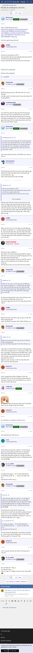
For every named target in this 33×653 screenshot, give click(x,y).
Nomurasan (5, 10)
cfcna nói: (4, 495)
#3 (31, 88)
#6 (31, 167)
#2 (31, 51)
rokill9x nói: (5, 185)
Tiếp (20, 13)
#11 (31, 332)
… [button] (13, 13)
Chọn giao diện (6, 631)
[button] (16, 634)
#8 (31, 248)
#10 (31, 314)
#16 (31, 446)
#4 (31, 109)
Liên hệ (3, 637)
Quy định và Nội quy (6, 640)
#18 (31, 490)
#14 (31, 416)
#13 (31, 393)
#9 (31, 276)
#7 (31, 224)
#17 (31, 470)
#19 (31, 547)
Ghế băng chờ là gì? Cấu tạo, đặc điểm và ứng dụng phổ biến (17, 591)
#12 (31, 372)
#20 (31, 564)
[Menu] (2, 2)
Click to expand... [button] (16, 199)
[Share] (29, 24)
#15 (31, 431)
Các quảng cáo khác (23, 594)
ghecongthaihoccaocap (11, 594)
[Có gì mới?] (27, 1)
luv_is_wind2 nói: (7, 520)
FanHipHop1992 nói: (8, 137)
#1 (31, 24)
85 (16, 13)
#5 (31, 133)
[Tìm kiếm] (31, 1)
